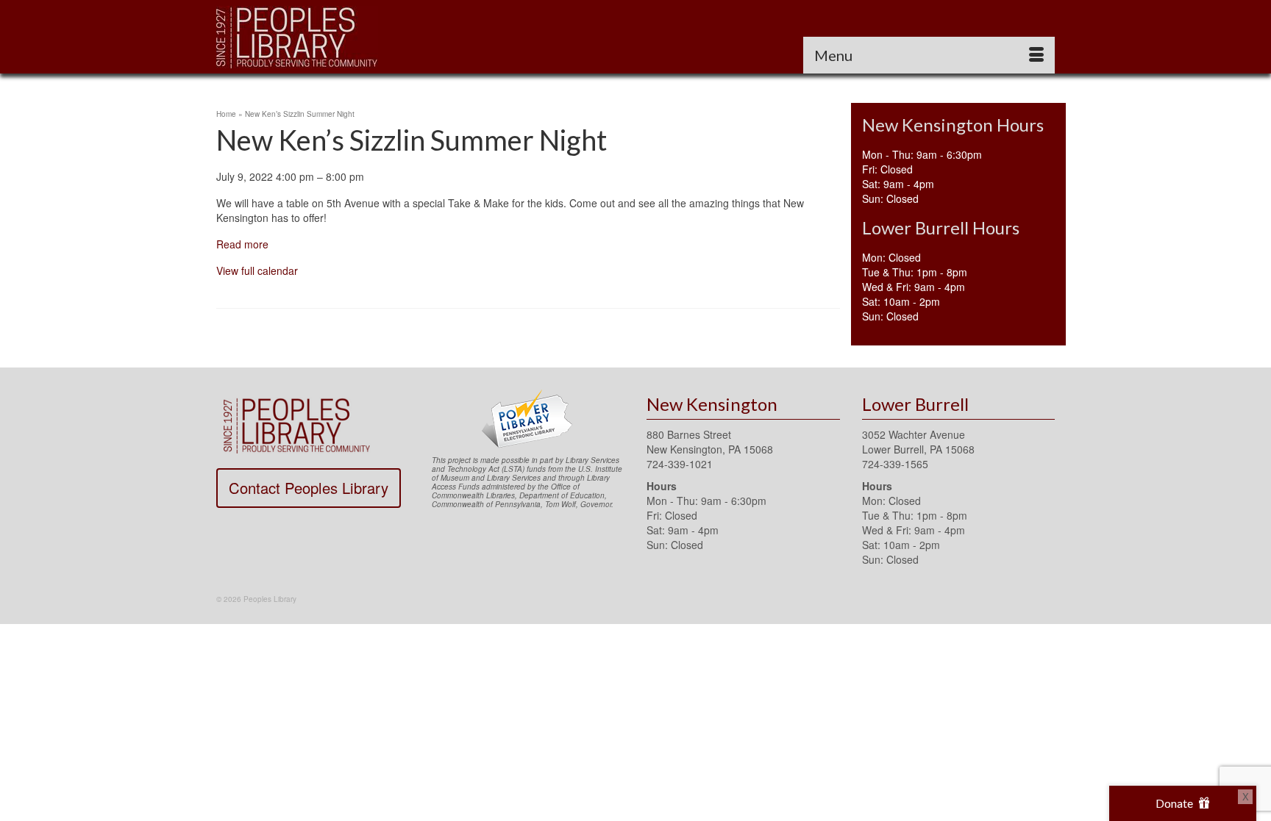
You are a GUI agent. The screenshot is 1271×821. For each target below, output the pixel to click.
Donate (1175, 803)
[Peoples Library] (348, 37)
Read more (242, 244)
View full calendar (257, 270)
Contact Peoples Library (308, 487)
